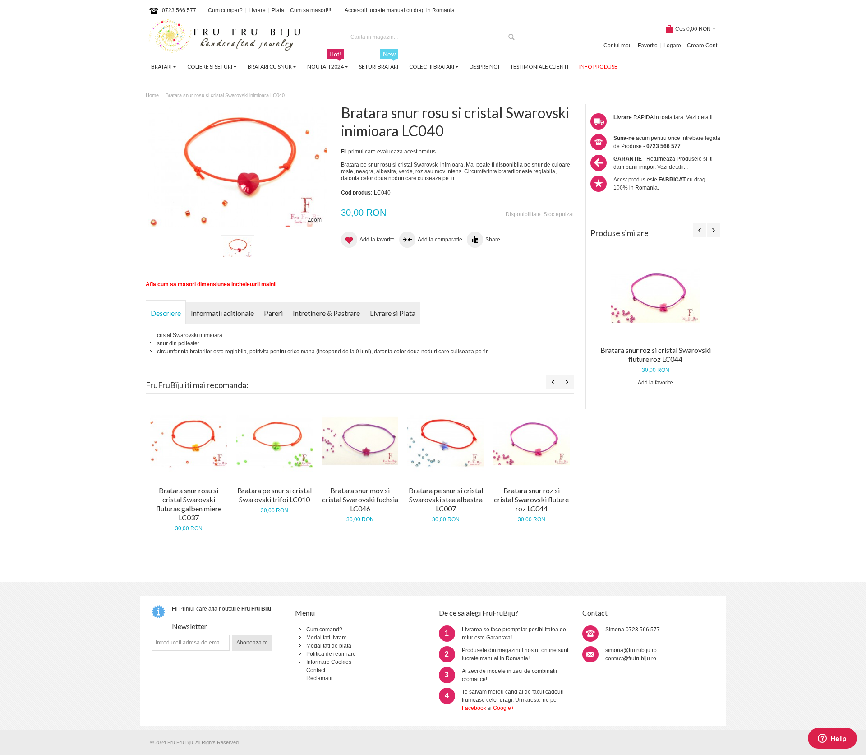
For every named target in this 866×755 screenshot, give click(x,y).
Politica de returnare (331, 654)
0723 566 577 (179, 10)
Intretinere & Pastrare (326, 313)
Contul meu (617, 45)
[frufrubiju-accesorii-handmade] (225, 37)
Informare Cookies (328, 662)
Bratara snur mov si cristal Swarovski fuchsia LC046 (360, 499)
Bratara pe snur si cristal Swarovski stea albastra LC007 (446, 499)
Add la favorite (655, 383)
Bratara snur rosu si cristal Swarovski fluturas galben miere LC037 (188, 504)
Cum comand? (324, 629)
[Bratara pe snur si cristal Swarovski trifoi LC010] (274, 441)
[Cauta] (511, 37)
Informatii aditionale (222, 313)
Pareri (273, 313)
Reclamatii (319, 678)
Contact (315, 670)
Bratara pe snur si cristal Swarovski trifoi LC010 (274, 495)
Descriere (166, 313)
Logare (672, 45)
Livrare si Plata (392, 313)
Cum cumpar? (225, 10)
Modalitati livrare (326, 638)
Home (152, 95)
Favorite (648, 45)
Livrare (257, 10)
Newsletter (189, 626)
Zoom (315, 220)
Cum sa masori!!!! (311, 10)
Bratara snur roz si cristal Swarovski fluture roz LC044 (655, 354)
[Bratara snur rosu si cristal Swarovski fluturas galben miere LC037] (188, 441)
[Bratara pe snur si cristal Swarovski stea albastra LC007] (445, 441)
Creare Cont (702, 45)
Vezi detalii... (701, 117)
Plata (278, 10)
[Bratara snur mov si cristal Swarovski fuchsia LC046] (360, 441)
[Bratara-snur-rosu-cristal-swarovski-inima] (237, 247)
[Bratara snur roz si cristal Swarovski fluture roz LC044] (655, 294)
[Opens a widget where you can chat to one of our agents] (832, 739)
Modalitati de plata (328, 646)
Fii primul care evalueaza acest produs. (389, 151)
